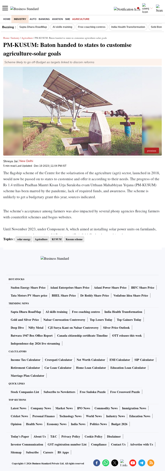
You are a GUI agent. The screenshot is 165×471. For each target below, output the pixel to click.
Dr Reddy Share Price (94, 295)
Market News (64, 408)
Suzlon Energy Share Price (28, 287)
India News (78, 424)
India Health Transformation (128, 27)
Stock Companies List (25, 392)
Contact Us (118, 444)
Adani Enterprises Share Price (69, 287)
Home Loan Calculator (91, 367)
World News (94, 416)
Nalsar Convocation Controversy (64, 319)
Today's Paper (20, 436)
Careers (48, 452)
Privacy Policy (70, 436)
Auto (33, 19)
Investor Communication (27, 444)
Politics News (98, 424)
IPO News (83, 408)
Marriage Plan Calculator (27, 375)
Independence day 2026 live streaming (35, 343)
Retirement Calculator (25, 367)
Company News (41, 408)
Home (6, 19)
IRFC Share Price (142, 287)
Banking (44, 19)
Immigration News (134, 408)
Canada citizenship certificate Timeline (82, 335)
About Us (40, 436)
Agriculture (80, 19)
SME (67, 19)
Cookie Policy (93, 436)
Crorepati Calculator (58, 359)
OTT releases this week (127, 335)
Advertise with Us (141, 444)
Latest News (18, 408)
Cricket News (19, 416)
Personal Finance (43, 416)
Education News (139, 416)
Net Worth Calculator (91, 359)
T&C (53, 436)
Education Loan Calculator (128, 367)
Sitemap (16, 452)
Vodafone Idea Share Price (130, 295)
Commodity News (106, 408)
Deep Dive (17, 327)
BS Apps (63, 452)
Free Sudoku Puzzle (93, 392)
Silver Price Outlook (116, 327)
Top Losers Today (101, 319)
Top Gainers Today (129, 319)
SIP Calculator (144, 359)
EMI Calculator (120, 359)
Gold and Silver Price (25, 319)
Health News (34, 424)
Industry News (115, 416)
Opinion (16, 424)
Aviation (57, 19)
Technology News (70, 416)
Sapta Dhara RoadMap (33, 27)
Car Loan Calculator (58, 367)
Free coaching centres (91, 27)
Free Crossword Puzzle (125, 392)
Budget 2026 (119, 424)
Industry (20, 19)
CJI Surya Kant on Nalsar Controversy (73, 327)
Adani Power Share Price (110, 287)
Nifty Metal (35, 327)
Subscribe (32, 452)
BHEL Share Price (64, 295)
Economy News (56, 424)
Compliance (99, 444)
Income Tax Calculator (25, 359)
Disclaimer (114, 436)
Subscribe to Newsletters (59, 392)
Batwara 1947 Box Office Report (32, 335)
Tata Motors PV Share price (29, 295)
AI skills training (62, 27)
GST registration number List (67, 444)
